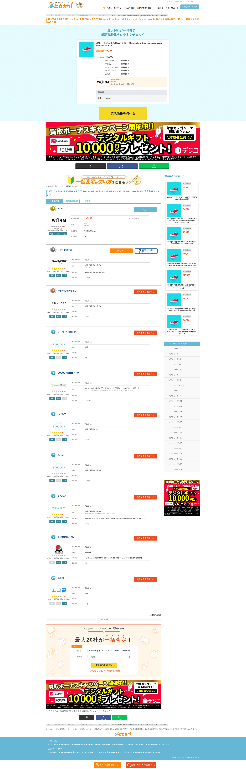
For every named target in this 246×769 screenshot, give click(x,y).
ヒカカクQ (166, 744)
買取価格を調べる (104, 665)
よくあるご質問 (101, 752)
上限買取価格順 (71, 201)
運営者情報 (138, 752)
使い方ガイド (173, 8)
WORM (113, 81)
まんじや (62, 496)
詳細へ (145, 210)
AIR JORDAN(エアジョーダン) (176, 344)
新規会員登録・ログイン (190, 7)
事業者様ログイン (193, 1)
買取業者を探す (118, 744)
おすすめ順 (54, 201)
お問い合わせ (53, 752)
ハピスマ (62, 414)
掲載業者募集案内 (66, 752)
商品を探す (130, 8)
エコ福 (61, 578)
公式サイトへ (121, 251)
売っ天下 (62, 455)
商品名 (79, 651)
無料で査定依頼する (145, 292)
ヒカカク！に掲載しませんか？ (177, 1)
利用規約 (69, 186)
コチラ (109, 711)
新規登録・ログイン (78, 744)
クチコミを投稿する (154, 744)
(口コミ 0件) (131, 84)
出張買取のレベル (66, 537)
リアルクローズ (65, 250)
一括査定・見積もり (113, 8)
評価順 (88, 201)
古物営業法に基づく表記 (152, 752)
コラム (160, 8)
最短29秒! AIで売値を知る (143, 765)
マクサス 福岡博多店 (67, 291)
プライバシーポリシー (125, 752)
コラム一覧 (129, 744)
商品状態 (79, 656)
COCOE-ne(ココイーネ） (69, 373)
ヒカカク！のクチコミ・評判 (84, 752)
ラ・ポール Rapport (67, 332)
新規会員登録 (65, 744)
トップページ (53, 744)
